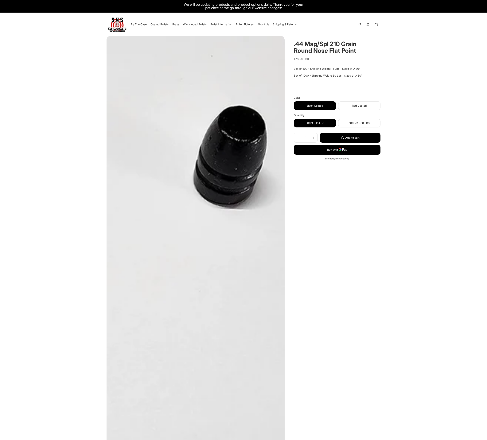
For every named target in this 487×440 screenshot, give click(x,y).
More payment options (337, 158)
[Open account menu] (368, 24)
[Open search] (360, 24)
